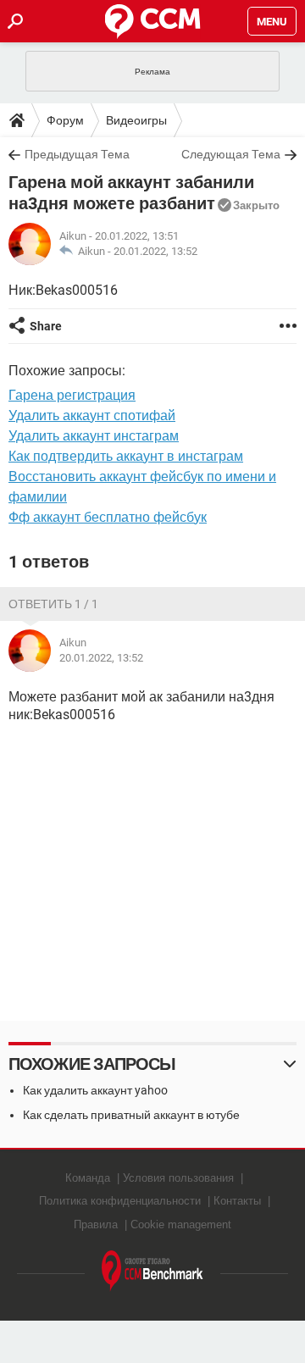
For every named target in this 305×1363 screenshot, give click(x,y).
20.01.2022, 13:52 (155, 251)
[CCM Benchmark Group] (152, 1271)
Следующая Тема (230, 154)
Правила (96, 1224)
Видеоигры (136, 120)
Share (46, 326)
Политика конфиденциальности (120, 1200)
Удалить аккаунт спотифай (91, 415)
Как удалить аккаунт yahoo (95, 1090)
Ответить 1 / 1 (53, 604)
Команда (87, 1178)
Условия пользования (178, 1178)
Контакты (237, 1200)
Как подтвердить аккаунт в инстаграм (125, 456)
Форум (65, 120)
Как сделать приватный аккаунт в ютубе (131, 1115)
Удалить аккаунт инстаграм (93, 436)
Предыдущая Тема (77, 154)
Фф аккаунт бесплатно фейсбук (107, 517)
